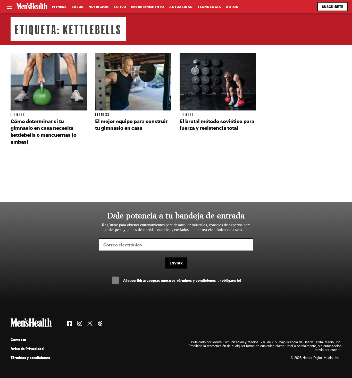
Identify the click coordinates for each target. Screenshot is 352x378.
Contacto (18, 339)
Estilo (120, 6)
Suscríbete (332, 6)
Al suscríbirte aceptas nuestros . (182, 280)
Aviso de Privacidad (27, 348)
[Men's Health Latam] (31, 6)
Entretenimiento (147, 6)
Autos (232, 6)
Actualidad (181, 6)
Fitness (59, 6)
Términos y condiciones (30, 357)
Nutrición (99, 6)
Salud (78, 6)
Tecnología (209, 6)
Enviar (176, 263)
